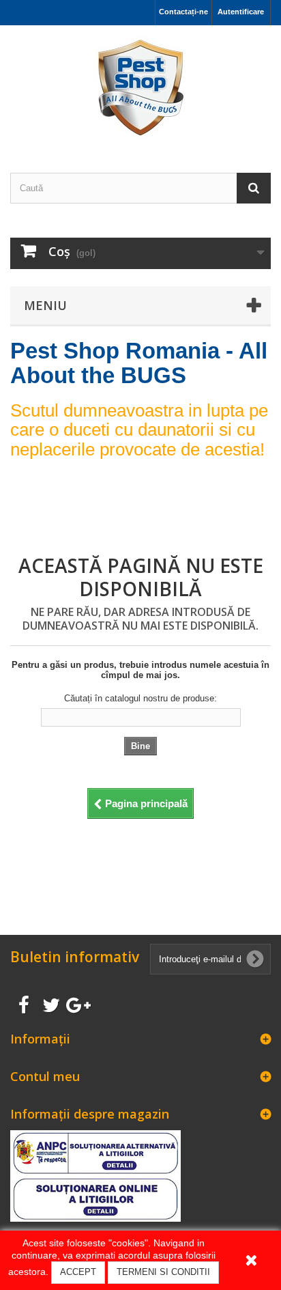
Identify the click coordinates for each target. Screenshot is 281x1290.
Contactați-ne (183, 12)
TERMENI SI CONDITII (163, 1272)
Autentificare (241, 12)
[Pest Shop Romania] (140, 87)
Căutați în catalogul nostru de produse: (140, 698)
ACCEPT (78, 1272)
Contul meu (45, 1076)
